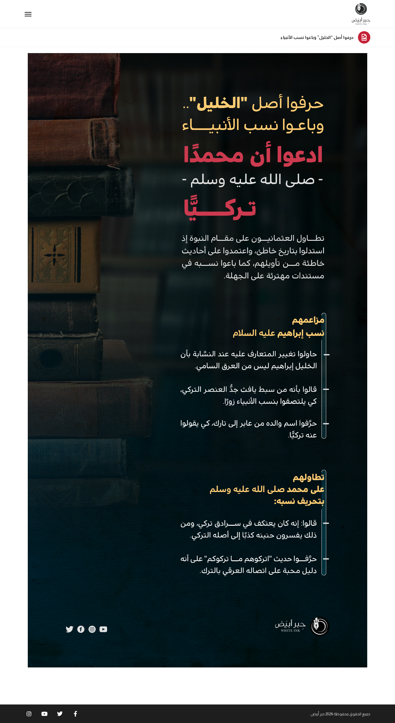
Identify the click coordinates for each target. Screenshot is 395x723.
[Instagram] (29, 714)
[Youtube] (44, 714)
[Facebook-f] (75, 714)
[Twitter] (60, 714)
